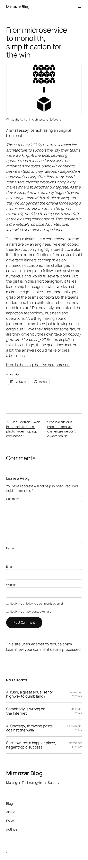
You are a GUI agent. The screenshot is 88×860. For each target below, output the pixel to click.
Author (24, 119)
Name (10, 548)
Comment (13, 499)
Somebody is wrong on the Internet (25, 711)
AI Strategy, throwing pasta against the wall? (29, 728)
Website (11, 585)
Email (9, 566)
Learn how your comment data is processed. (43, 649)
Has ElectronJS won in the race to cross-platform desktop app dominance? (23, 429)
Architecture (40, 119)
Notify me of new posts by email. (30, 611)
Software (55, 119)
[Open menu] (79, 6)
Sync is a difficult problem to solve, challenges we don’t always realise (61, 429)
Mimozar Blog (17, 6)
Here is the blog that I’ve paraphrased (38, 364)
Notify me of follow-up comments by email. (37, 603)
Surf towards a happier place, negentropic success (31, 745)
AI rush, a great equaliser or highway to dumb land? (29, 694)
